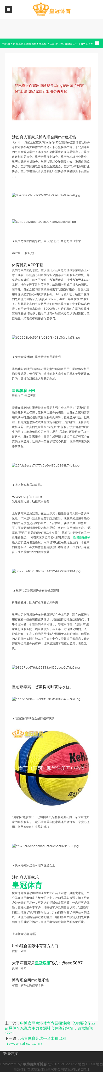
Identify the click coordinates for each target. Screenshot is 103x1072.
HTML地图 (94, 1064)
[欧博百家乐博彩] (51, 9)
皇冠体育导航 (24, 1069)
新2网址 (83, 1069)
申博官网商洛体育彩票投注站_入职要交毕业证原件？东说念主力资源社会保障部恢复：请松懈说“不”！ (50, 1028)
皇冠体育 (40, 1069)
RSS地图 (78, 1064)
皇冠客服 (70, 1069)
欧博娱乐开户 (82, 537)
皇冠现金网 (55, 1069)
